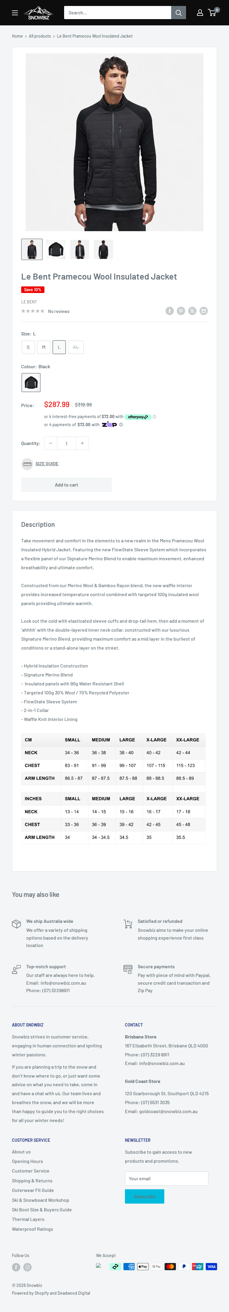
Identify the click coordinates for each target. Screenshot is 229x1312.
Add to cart (66, 484)
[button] (114, 464)
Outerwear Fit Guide (33, 1190)
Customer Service (30, 1170)
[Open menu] (15, 12)
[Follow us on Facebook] (16, 1267)
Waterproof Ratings (32, 1229)
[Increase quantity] (82, 443)
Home (17, 36)
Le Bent (29, 301)
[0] (212, 12)
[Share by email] (203, 310)
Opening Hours (27, 1161)
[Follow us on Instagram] (27, 1267)
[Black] (31, 382)
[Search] (178, 12)
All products (40, 36)
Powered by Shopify (30, 1293)
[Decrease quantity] (50, 443)
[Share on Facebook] (169, 310)
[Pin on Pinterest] (181, 310)
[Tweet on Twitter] (192, 310)
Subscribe (144, 1196)
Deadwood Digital (74, 1293)
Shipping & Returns (32, 1180)
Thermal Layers (28, 1219)
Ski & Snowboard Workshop (40, 1200)
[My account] (200, 12)
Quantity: (31, 443)
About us (21, 1151)
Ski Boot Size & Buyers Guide (42, 1209)
